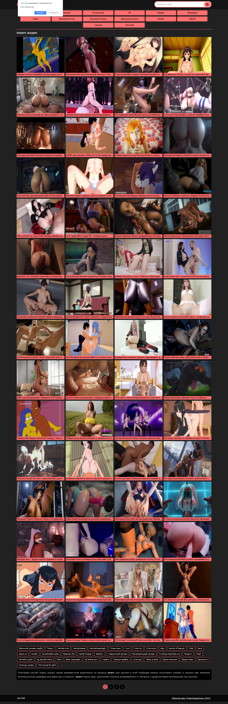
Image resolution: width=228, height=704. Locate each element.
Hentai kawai (79, 648)
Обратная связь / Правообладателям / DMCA (191, 698)
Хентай (21, 698)
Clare (58, 659)
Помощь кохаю (26, 665)
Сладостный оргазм (118, 654)
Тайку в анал (152, 659)
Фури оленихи (170, 659)
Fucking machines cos (169, 654)
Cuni (127, 648)
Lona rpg (137, 659)
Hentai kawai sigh (98, 648)
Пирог (50, 648)
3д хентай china (44, 659)
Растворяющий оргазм (143, 654)
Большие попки (67, 19)
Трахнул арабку (121, 659)
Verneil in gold (25, 659)
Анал (35, 19)
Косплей (129, 25)
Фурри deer (187, 659)
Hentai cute (63, 648)
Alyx (162, 648)
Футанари (192, 13)
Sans (200, 648)
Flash (198, 654)
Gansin (34, 654)
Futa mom (151, 648)
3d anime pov (91, 659)
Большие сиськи (129, 19)
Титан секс (115, 648)
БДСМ (192, 19)
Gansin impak (85, 654)
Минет (161, 19)
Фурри (160, 13)
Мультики (203, 659)
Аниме (66, 13)
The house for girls (47, 665)
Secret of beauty (177, 648)
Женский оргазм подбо (31, 648)
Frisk (191, 648)
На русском (98, 13)
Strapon (188, 654)
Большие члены (98, 19)
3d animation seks (50, 654)
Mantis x (99, 654)
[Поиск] (207, 4)
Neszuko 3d (68, 654)
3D (129, 13)
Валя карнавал (73, 659)
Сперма (98, 25)
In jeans (105, 659)
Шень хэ (23, 654)
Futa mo (138, 648)
